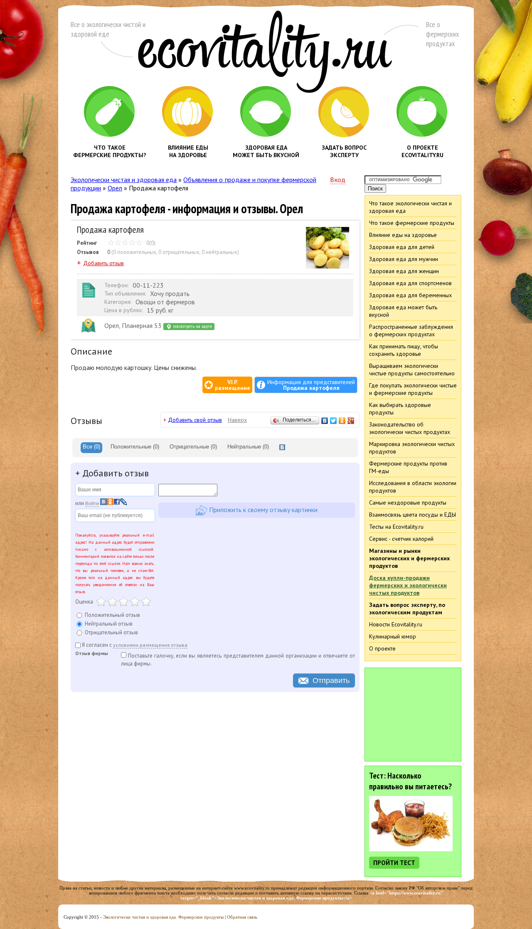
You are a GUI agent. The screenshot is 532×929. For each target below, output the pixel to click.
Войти (92, 503)
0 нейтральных (219, 252)
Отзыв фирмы (91, 653)
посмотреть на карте (192, 326)
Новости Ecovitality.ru (395, 624)
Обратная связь (242, 916)
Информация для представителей (311, 385)
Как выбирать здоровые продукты (400, 408)
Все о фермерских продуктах (442, 34)
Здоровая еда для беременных (410, 295)
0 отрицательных (179, 252)
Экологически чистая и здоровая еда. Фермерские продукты (163, 916)
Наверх (237, 420)
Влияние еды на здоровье (403, 235)
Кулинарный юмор (392, 636)
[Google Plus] (351, 420)
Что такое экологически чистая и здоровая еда (410, 207)
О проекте (382, 648)
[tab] (91, 447)
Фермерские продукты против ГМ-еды (408, 467)
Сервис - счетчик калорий (401, 538)
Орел (115, 188)
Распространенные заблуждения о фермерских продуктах (411, 330)
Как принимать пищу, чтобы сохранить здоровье (403, 350)
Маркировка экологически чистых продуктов (412, 447)
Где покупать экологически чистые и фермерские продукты (413, 389)
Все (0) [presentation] (91, 447)
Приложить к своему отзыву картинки (262, 509)
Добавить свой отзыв (195, 420)
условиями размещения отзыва (150, 645)
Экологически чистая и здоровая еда (124, 179)
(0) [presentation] (135, 447)
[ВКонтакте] (324, 420)
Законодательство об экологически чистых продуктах (409, 428)
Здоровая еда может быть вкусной (403, 310)
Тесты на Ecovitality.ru (396, 526)
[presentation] (282, 447)
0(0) (150, 242)
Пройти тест (394, 863)
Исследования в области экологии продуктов (412, 486)
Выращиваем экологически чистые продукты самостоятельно (412, 369)
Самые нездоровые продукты (407, 502)
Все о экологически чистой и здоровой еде (108, 29)
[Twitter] (333, 420)
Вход (337, 179)
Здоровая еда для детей (401, 247)
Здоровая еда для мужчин (403, 259)
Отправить (331, 680)
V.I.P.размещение (232, 385)
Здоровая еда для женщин (404, 271)
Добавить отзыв (103, 263)
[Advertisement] (413, 713)
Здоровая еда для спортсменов (410, 283)
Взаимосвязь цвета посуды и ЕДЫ (412, 514)
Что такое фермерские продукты (411, 223)
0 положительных (134, 252)
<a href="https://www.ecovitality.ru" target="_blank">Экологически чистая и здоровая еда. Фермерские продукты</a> (311, 895)
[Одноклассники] (342, 420)
